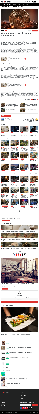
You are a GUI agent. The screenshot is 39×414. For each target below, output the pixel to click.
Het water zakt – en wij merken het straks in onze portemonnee (5, 149)
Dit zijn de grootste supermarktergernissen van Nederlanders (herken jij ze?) (33, 196)
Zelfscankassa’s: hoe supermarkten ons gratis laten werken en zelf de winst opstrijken (14, 208)
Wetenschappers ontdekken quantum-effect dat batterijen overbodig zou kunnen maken (33, 208)
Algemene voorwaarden (8, 412)
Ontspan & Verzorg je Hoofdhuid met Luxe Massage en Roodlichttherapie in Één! (21, 342)
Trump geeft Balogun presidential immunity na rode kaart (24, 173)
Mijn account (23, 395)
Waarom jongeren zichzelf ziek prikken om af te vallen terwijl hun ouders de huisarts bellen (33, 184)
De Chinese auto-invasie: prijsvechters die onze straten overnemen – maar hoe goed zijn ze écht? (14, 184)
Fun (23, 4)
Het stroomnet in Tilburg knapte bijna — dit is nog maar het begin (14, 173)
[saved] (31, 2)
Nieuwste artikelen (24, 394)
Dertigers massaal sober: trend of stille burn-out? (4, 184)
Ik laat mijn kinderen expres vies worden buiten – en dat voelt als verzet (31, 105)
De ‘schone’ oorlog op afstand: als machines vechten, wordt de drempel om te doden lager (24, 184)
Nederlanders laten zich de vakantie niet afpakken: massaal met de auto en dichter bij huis (19, 248)
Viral (10, 6)
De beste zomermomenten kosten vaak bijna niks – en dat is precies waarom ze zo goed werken (18, 240)
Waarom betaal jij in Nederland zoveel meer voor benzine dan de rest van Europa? (14, 149)
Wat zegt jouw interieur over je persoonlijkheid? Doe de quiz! (17, 378)
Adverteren (3, 405)
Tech (15, 4)
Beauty (9, 4)
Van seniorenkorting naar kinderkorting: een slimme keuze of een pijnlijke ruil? (12, 110)
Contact (27, 4)
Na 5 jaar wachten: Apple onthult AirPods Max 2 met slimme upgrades (33, 134)
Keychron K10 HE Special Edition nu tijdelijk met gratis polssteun (18, 357)
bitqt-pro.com (24, 43)
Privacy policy (15, 412)
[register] (34, 1)
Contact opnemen (6, 220)
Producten (23, 396)
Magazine (21, 6)
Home (3, 30)
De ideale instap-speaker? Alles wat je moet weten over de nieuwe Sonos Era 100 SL (24, 134)
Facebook (35, 99)
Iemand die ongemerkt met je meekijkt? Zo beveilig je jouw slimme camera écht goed (14, 134)
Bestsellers (4, 6)
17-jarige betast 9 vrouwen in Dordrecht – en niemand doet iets (4, 208)
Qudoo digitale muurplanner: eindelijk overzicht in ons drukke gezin (18, 347)
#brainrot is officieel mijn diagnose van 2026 (33, 173)
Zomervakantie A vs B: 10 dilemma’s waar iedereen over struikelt (33, 161)
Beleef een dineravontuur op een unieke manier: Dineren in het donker (18, 332)
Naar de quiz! (5, 288)
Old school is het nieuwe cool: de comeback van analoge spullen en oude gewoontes (5, 196)
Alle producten (5, 367)
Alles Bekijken (4, 387)
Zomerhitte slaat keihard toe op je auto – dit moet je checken (14, 196)
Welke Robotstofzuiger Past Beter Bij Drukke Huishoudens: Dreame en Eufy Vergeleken (4, 134)
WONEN (4, 4)
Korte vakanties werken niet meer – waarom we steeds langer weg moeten (5, 173)
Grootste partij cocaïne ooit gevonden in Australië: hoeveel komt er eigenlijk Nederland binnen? (24, 208)
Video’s (22, 399)
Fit (19, 4)
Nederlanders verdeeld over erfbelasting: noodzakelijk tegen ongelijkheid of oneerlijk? (12, 105)
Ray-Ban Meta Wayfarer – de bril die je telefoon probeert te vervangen (19, 352)
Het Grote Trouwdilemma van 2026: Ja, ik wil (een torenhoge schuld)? (31, 110)
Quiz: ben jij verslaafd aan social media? (13, 383)
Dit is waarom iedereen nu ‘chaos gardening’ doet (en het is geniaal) (24, 149)
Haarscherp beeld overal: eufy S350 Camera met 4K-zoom (17, 362)
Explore (15, 6)
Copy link (32, 99)
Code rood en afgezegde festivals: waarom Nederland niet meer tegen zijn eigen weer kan (24, 196)
